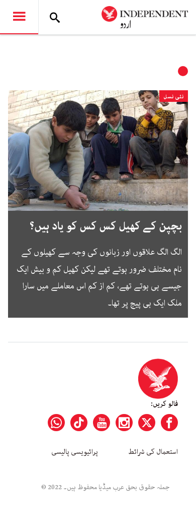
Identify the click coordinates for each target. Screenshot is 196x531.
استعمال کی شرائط (153, 451)
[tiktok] (78, 422)
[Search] (55, 17)
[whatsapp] (56, 422)
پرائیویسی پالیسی (74, 451)
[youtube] (101, 422)
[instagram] (124, 422)
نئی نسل (173, 96)
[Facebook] (169, 422)
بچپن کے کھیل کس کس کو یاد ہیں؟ (106, 226)
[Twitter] (146, 422)
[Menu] (19, 17)
